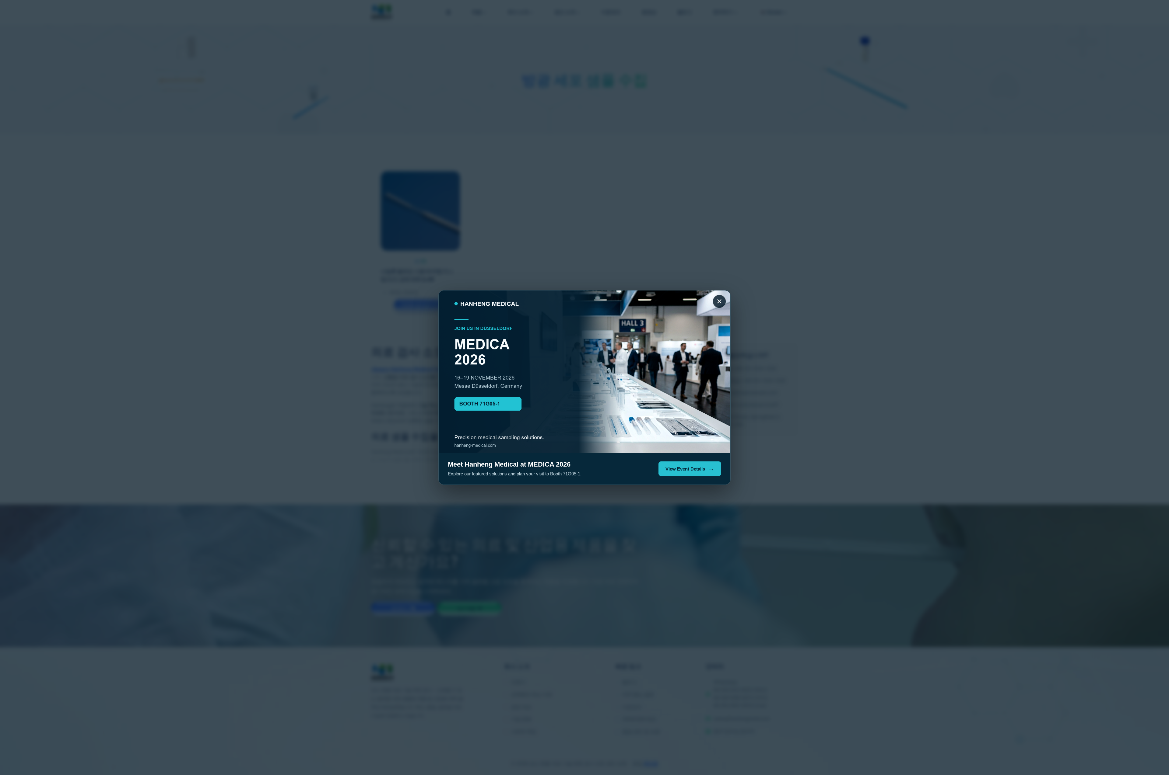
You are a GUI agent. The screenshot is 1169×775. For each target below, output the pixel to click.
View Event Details (685, 468)
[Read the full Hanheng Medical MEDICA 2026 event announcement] (584, 371)
